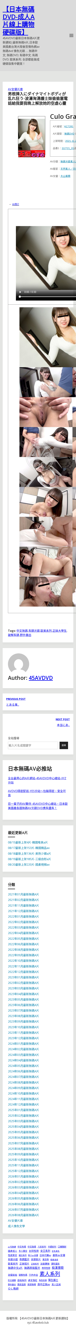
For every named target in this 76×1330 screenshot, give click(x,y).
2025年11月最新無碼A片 (23, 1165)
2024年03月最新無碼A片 (23, 1055)
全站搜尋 (13, 738)
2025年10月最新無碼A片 (23, 1160)
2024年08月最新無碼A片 (23, 1082)
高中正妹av (43, 1284)
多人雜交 (23, 1251)
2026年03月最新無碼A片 (23, 1187)
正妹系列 (35, 1263)
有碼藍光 (24, 1259)
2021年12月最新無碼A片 (23, 911)
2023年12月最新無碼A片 (23, 1038)
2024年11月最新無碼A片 (23, 1099)
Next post (63, 719)
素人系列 (50, 1273)
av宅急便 (12, 1246)
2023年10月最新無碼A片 (23, 1027)
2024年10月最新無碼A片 (23, 1093)
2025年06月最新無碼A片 (23, 1138)
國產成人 (12, 1251)
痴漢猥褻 (58, 1268)
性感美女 (12, 1255)
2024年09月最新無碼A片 (23, 1088)
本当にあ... (63, 725)
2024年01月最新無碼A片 (23, 1044)
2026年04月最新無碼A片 (23, 1193)
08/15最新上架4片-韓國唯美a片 (28, 842)
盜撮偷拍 (12, 1274)
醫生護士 (53, 1280)
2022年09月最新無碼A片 (23, 955)
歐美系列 (46, 631)
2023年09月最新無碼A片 (23, 1021)
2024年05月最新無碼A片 (23, 1066)
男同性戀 (46, 1268)
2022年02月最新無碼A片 (23, 922)
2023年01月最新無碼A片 (23, 977)
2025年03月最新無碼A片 (23, 1121)
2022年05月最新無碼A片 (23, 939)
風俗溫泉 (21, 1284)
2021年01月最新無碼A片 (23, 894)
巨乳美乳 (56, 1251)
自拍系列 (22, 1280)
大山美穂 (65, 176)
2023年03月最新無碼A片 (23, 988)
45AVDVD (41, 677)
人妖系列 (42, 1246)
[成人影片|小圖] (31, 135)
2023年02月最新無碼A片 (23, 983)
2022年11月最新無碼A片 (23, 966)
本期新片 (36, 1259)
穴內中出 (33, 1274)
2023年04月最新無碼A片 (23, 994)
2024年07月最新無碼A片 (23, 1077)
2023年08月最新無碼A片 (23, 1016)
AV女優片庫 (15, 89)
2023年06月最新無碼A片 (23, 1005)
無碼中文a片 (15, 1268)
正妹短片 (24, 1263)
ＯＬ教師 (13, 1288)
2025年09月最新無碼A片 (23, 1154)
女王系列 (45, 1251)
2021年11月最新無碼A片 (23, 905)
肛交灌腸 (12, 1280)
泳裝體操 (44, 1263)
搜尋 (64, 745)
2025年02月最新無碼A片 (23, 1116)
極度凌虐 (54, 1259)
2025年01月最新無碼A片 (23, 1110)
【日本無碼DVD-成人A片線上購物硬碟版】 (19, 21)
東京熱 (45, 1259)
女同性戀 (34, 1251)
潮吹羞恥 (55, 1263)
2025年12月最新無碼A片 (23, 1171)
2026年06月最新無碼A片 (23, 1204)
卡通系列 (52, 1246)
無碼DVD (69, 133)
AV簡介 (15, 204)
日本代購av (45, 1255)
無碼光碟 (65, 161)
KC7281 (68, 126)
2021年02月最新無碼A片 (23, 900)
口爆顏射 (62, 1246)
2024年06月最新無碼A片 (23, 1071)
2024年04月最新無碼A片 (23, 1060)
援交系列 (23, 1255)
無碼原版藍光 (32, 1268)
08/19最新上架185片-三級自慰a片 (29, 859)
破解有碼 (13, 635)
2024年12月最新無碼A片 (23, 1104)
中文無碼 (22, 631)
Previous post (16, 699)
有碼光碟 (34, 631)
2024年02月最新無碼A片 (23, 1049)
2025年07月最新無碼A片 (23, 1143)
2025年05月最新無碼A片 (23, 1132)
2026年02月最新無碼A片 (23, 1182)
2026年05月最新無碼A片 (23, 1198)
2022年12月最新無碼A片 (23, 972)
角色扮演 (43, 1280)
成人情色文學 (16, 1226)
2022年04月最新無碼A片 (23, 933)
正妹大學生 (59, 631)
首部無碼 (31, 1284)
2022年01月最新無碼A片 (23, 916)
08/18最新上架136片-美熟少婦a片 (29, 854)
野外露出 (25, 635)
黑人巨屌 (56, 1284)
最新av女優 (59, 1255)
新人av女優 (33, 1255)
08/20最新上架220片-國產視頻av (29, 865)
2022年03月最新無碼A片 (23, 927)
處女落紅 (32, 1280)
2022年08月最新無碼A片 (23, 950)
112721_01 (68, 148)
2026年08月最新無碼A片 (23, 1215)
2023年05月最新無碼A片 (23, 999)
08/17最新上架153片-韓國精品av (29, 848)
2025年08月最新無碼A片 (23, 1149)
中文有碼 (21, 1246)
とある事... (12, 705)
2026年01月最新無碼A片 (23, 1176)
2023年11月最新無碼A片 (23, 1033)
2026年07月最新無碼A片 (23, 1210)
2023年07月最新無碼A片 (23, 1010)
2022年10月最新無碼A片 (23, 961)
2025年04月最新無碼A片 (23, 1127)
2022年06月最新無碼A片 (23, 944)
